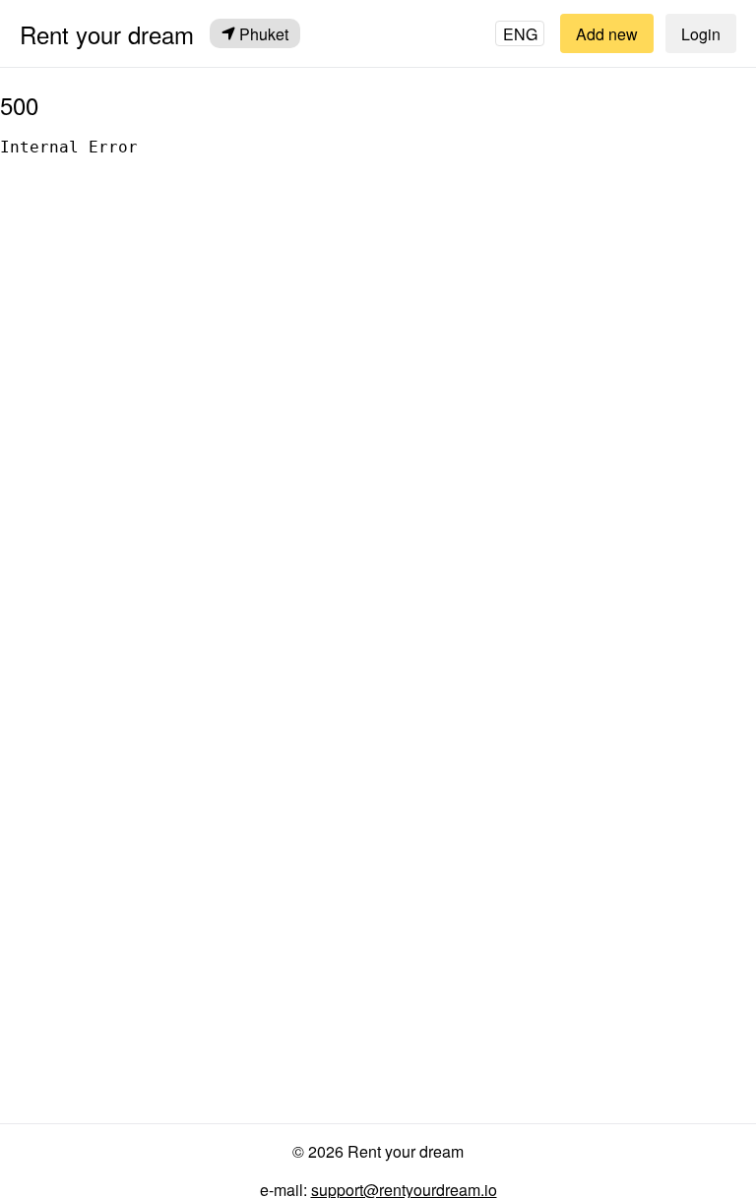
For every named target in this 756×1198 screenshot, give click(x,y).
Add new (607, 34)
